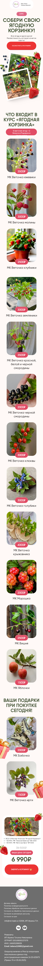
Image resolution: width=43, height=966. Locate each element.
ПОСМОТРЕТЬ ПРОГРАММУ (21, 46)
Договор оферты (10, 903)
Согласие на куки (10, 916)
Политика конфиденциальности (16, 906)
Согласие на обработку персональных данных (21, 911)
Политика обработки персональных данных (20, 908)
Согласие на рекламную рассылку (17, 914)
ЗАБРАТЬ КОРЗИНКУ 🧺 (21, 869)
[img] (18, 928)
